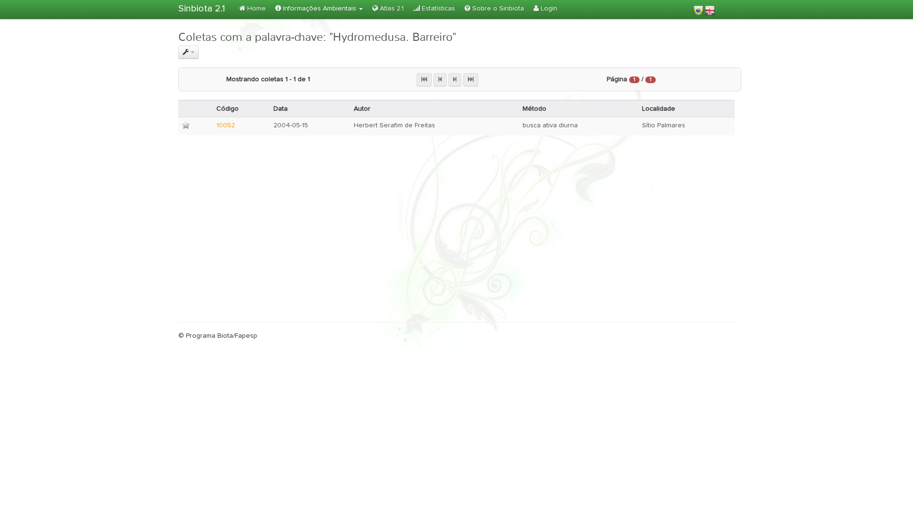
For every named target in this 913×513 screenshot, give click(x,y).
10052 (225, 125)
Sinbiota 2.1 (201, 8)
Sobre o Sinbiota (497, 8)
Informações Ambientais (319, 8)
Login (548, 8)
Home (255, 8)
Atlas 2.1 (391, 8)
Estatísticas (437, 8)
